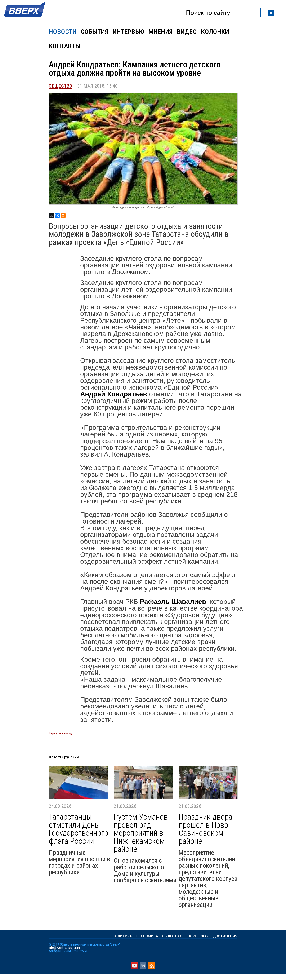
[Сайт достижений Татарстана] (25, 17)
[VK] (143, 968)
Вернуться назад (60, 733)
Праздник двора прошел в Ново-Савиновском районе (205, 829)
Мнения (160, 32)
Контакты (64, 46)
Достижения (225, 936)
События (94, 32)
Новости (62, 32)
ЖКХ (205, 936)
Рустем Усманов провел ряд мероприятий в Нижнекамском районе (141, 833)
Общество (60, 86)
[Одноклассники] (63, 215)
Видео (187, 32)
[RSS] (151, 968)
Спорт (191, 936)
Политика (122, 936)
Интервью (128, 32)
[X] (51, 215)
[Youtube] (134, 968)
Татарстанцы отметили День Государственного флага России (78, 829)
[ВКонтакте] (57, 215)
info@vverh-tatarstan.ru (64, 948)
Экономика (147, 936)
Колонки (215, 32)
